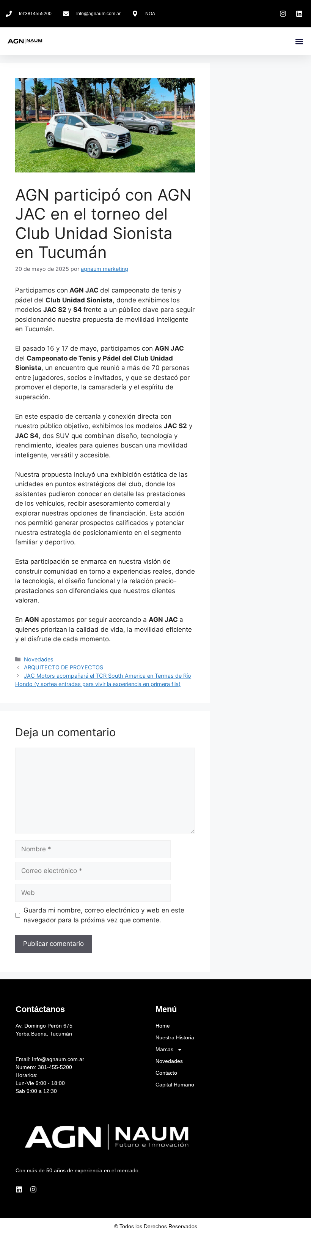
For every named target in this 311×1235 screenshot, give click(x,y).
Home (163, 1026)
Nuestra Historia (175, 1037)
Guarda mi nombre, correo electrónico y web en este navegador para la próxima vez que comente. (104, 915)
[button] (299, 41)
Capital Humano (175, 1085)
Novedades (38, 659)
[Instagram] (33, 1189)
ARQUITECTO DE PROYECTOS (63, 667)
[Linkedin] (19, 1189)
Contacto (166, 1073)
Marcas (164, 1049)
